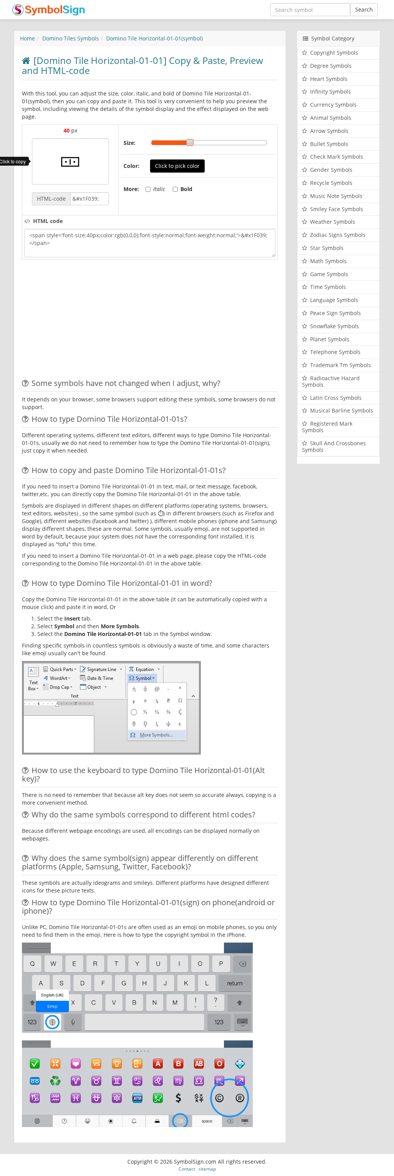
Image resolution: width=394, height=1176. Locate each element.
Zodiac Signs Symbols (338, 234)
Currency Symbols (333, 104)
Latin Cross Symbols (336, 397)
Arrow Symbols (329, 130)
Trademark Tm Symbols (340, 365)
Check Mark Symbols (336, 156)
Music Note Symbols (336, 196)
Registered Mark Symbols (327, 427)
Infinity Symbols (330, 91)
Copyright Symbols (334, 52)
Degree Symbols (331, 65)
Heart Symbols (328, 78)
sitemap (207, 1169)
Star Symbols (327, 248)
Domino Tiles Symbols (70, 38)
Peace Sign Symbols (335, 313)
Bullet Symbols (329, 144)
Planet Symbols (329, 339)
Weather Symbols (332, 221)
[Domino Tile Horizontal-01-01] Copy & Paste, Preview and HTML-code (142, 65)
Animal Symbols (330, 117)
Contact (187, 1169)
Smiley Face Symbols (336, 209)
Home (27, 38)
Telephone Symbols (335, 352)
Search (364, 9)
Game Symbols (329, 274)
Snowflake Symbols (334, 326)
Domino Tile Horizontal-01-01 (154, 38)
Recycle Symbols (331, 182)
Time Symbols (328, 286)
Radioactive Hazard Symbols (331, 381)
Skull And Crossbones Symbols (334, 446)
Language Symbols (334, 300)
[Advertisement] (86, 321)
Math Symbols (328, 261)
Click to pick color (177, 165)
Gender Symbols (331, 169)
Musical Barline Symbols (341, 410)
